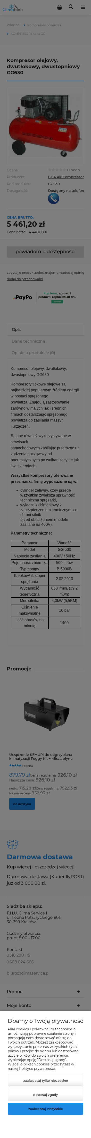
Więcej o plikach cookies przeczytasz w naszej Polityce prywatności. (41, 1066)
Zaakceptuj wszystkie (45, 1109)
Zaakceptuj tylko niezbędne (45, 1080)
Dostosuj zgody (45, 1095)
